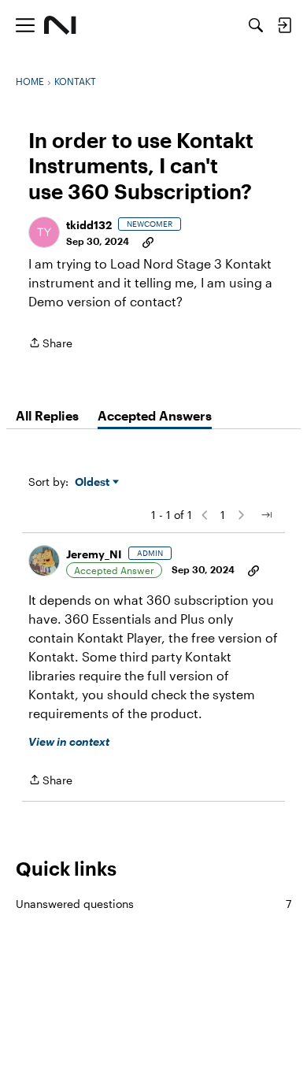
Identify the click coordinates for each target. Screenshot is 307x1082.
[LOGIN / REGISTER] (284, 25)
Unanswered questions (153, 903)
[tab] (47, 415)
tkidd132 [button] (89, 225)
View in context (68, 741)
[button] (44, 232)
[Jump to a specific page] (266, 515)
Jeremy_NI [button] (94, 554)
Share (50, 344)
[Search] (256, 25)
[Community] (60, 25)
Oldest (94, 482)
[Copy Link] (148, 241)
